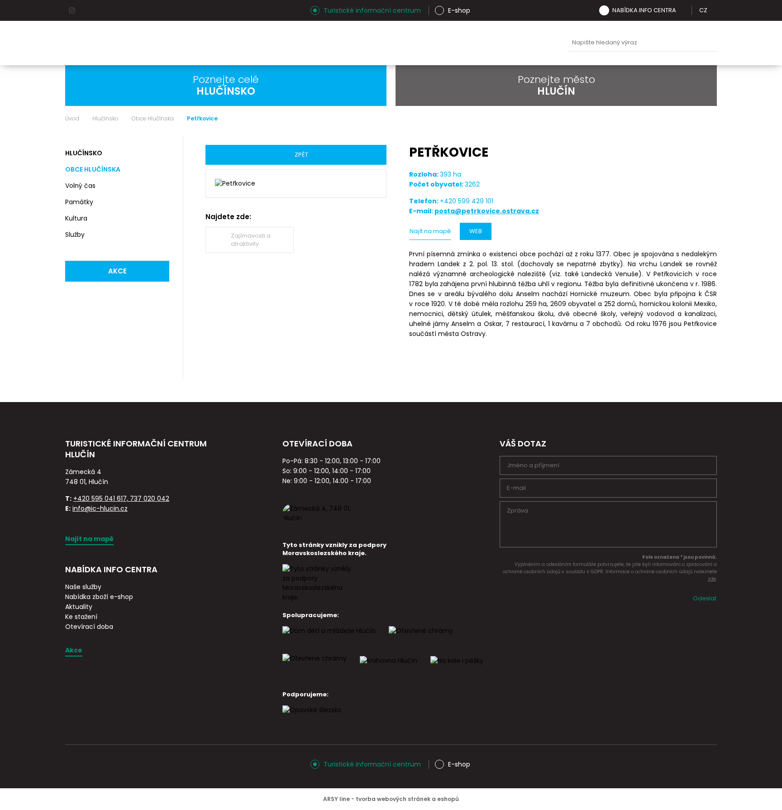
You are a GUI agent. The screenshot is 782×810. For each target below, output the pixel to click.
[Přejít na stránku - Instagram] (72, 10)
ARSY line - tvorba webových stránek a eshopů (391, 799)
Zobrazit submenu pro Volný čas (161, 186)
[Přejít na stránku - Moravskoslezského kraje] (318, 597)
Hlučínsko (105, 118)
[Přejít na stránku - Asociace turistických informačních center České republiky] (167, 465)
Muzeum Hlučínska (399, 43)
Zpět (301, 154)
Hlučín (484, 43)
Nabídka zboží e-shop (99, 596)
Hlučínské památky (357, 43)
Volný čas (80, 185)
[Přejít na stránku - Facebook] (88, 10)
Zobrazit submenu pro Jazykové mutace (713, 10)
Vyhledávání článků (642, 43)
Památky (79, 201)
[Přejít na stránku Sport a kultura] (421, 639)
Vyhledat (708, 43)
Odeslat (704, 598)
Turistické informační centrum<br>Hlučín (177, 43)
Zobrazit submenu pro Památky (161, 202)
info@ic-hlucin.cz (100, 508)
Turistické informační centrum (372, 10)
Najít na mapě (430, 231)
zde (712, 578)
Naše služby (83, 586)
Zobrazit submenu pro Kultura (161, 219)
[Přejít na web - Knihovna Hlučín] (388, 668)
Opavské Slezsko (527, 43)
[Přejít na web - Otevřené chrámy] (314, 666)
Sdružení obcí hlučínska (442, 43)
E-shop (459, 10)
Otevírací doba (89, 626)
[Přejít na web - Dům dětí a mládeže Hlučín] (329, 639)
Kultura (76, 218)
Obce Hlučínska (153, 118)
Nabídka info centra (644, 10)
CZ (703, 10)
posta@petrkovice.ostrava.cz (486, 211)
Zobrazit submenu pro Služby (161, 235)
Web (475, 231)
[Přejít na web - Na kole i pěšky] (456, 668)
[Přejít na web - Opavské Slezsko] (312, 718)
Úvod (72, 118)
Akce (117, 271)
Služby (75, 234)
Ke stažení (81, 616)
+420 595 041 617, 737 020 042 (121, 498)
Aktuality (78, 606)
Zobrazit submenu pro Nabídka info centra (682, 10)
